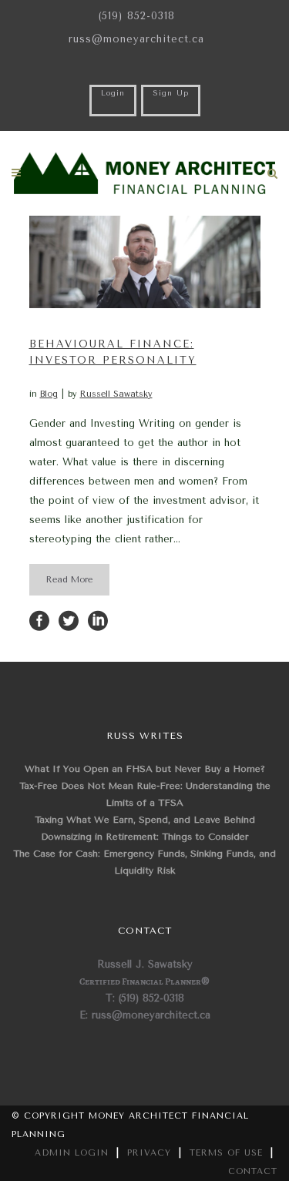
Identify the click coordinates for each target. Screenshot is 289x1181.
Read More (69, 580)
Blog (49, 394)
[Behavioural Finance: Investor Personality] (144, 262)
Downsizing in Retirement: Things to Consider (145, 836)
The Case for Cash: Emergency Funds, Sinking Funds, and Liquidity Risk (144, 862)
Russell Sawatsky (116, 394)
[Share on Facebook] (39, 620)
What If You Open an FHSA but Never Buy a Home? (145, 768)
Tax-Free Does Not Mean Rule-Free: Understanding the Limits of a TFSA (145, 794)
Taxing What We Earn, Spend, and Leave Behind (145, 819)
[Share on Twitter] (69, 620)
